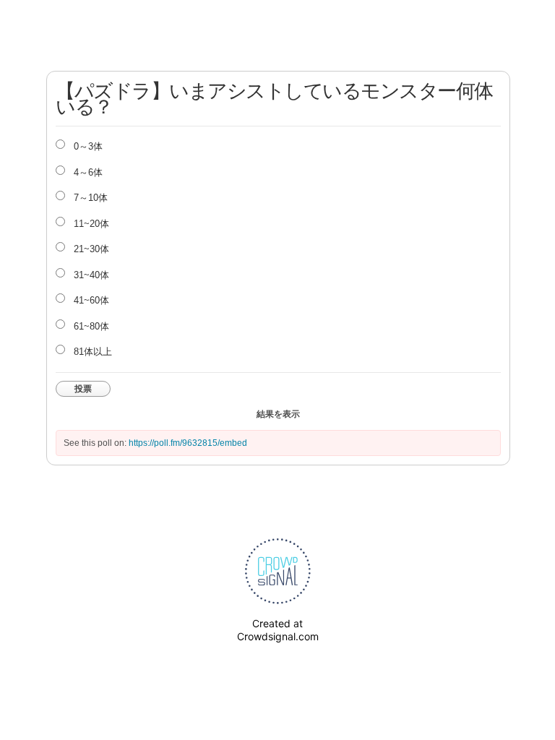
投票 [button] (83, 389)
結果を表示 (278, 414)
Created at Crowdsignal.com (278, 629)
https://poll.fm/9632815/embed (188, 443)
